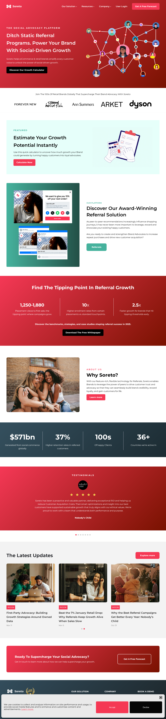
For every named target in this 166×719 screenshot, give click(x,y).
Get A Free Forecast (146, 6)
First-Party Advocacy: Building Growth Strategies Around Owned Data (81, 617)
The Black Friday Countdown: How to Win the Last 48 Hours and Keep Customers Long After (30, 617)
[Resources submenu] (93, 6)
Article (11, 607)
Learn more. (27, 709)
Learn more (96, 397)
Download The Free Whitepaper (83, 332)
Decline (146, 707)
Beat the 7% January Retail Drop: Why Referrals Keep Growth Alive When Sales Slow (133, 617)
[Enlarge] (149, 130)
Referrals (96, 247)
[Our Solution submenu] (76, 6)
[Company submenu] (110, 6)
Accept (112, 707)
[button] (161, 697)
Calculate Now (24, 162)
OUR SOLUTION (80, 691)
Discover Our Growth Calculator (26, 70)
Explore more (147, 555)
